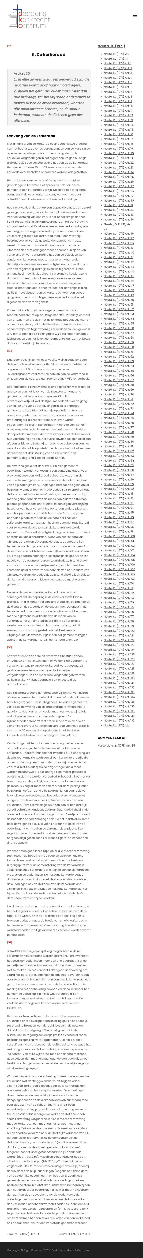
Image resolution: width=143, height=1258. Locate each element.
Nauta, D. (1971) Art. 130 (119, 678)
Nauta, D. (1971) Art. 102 (119, 546)
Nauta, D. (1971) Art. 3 (118, 73)
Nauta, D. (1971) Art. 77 (119, 428)
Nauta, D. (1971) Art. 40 (119, 253)
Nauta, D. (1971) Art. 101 (119, 541)
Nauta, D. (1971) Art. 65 (119, 371)
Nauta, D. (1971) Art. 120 (119, 631)
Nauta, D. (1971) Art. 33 (119, 215)
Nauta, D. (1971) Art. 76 (119, 423)
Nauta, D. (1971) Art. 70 (119, 394)
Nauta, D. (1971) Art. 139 (119, 721)
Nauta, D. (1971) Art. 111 (118, 588)
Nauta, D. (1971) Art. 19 (118, 149)
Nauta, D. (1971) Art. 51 (118, 305)
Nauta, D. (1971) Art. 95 (119, 513)
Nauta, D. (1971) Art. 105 (119, 560)
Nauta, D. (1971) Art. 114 (119, 602)
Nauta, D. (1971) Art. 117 (119, 617)
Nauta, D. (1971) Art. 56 (119, 328)
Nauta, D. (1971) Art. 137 (119, 711)
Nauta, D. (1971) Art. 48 (119, 290)
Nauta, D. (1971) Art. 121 (119, 636)
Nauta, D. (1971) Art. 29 (119, 196)
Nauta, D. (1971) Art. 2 (118, 68)
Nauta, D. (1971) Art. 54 (119, 319)
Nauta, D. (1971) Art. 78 (119, 432)
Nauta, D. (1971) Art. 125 (119, 654)
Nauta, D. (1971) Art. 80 (119, 442)
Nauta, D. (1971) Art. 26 (119, 182)
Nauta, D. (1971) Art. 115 (119, 607)
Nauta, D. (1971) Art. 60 (119, 347)
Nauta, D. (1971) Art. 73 (119, 409)
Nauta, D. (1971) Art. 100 (119, 536)
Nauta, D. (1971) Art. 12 (118, 115)
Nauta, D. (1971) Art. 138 (119, 716)
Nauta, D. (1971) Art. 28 (119, 191)
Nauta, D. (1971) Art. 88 (119, 480)
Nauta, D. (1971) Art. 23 (119, 168)
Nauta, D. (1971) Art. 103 (119, 550)
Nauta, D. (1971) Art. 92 (119, 498)
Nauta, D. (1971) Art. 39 (119, 248)
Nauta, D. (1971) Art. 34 (119, 220)
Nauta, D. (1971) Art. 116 (119, 612)
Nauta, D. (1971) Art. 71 (118, 399)
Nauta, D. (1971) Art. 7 (118, 92)
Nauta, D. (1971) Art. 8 (118, 97)
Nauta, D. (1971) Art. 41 (118, 257)
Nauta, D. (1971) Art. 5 (118, 82)
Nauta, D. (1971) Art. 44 (119, 272)
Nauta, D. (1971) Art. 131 (119, 683)
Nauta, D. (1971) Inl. (116, 59)
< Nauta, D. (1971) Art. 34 (23, 1234)
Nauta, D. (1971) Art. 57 (119, 333)
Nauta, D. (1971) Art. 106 (119, 565)
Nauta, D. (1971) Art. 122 (119, 640)
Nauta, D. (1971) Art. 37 (119, 238)
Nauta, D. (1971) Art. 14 (118, 125)
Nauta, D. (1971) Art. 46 (119, 281)
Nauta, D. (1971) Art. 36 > (74, 1234)
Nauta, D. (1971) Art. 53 (119, 314)
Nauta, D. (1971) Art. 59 (119, 342)
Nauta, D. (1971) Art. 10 (118, 106)
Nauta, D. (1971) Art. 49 (119, 295)
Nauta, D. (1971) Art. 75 (119, 418)
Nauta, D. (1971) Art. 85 (119, 465)
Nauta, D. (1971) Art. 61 (118, 352)
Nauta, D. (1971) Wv (116, 54)
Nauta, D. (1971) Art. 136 (119, 706)
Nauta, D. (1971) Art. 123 (119, 645)
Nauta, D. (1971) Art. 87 (119, 475)
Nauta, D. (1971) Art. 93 (119, 503)
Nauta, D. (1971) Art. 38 (119, 243)
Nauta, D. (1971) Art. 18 (118, 144)
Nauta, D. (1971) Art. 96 (119, 517)
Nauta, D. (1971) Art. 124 (119, 650)
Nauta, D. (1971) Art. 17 (118, 139)
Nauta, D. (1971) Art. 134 (119, 697)
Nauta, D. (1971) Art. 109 (119, 579)
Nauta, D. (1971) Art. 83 (119, 456)
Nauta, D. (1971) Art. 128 (119, 669)
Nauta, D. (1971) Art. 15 (118, 130)
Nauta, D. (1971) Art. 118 (119, 621)
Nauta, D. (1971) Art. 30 (119, 201)
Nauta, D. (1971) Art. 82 (119, 451)
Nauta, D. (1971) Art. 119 (119, 626)
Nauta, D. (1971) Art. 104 (119, 555)
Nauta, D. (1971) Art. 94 (119, 508)
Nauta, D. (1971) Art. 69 (119, 390)
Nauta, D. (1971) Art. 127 (119, 664)
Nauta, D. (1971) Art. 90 (119, 489)
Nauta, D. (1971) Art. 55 (119, 324)
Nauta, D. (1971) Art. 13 (118, 120)
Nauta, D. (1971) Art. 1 (117, 63)
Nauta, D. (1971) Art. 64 (119, 366)
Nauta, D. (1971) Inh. (117, 725)
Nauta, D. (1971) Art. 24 (119, 172)
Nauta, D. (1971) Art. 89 (119, 484)
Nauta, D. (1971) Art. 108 (119, 574)
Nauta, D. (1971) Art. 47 (119, 286)
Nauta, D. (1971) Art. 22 (119, 163)
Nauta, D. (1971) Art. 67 (119, 380)
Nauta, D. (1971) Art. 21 (118, 158)
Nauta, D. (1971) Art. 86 (119, 470)
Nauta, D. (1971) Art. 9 (118, 101)
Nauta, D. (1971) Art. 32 (119, 210)
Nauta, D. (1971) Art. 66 (119, 376)
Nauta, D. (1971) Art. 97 (119, 522)
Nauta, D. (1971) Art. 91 (118, 494)
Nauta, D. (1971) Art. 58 (119, 338)
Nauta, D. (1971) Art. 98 (119, 527)
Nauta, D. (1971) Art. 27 (119, 186)
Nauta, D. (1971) (111, 46)
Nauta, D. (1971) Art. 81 (118, 446)
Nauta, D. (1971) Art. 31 (118, 205)
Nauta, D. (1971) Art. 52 (119, 309)
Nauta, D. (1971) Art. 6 (118, 87)
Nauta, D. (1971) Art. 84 (119, 461)
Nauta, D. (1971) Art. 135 (119, 702)
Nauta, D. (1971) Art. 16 (118, 134)
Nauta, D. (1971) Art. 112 (119, 593)
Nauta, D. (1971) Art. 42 (119, 262)
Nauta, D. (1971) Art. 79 (119, 437)
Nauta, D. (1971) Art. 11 (118, 111)
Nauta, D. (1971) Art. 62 (119, 357)
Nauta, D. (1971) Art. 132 (119, 688)
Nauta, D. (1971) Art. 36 (119, 234)
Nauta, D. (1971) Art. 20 (119, 153)
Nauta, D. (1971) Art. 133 (119, 692)
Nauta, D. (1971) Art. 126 (119, 659)
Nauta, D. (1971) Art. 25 (119, 177)
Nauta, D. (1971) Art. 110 (119, 584)
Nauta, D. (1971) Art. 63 (119, 361)
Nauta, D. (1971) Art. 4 (118, 78)
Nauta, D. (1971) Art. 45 (119, 276)
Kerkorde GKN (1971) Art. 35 (116, 746)
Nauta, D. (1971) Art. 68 (119, 385)
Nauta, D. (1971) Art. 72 (119, 404)
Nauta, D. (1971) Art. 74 (119, 413)
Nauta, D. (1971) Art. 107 (119, 569)
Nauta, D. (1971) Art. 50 (119, 300)
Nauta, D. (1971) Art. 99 (119, 532)
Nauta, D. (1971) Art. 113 (119, 598)
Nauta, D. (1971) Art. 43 (119, 267)
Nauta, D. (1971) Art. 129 (119, 673)
